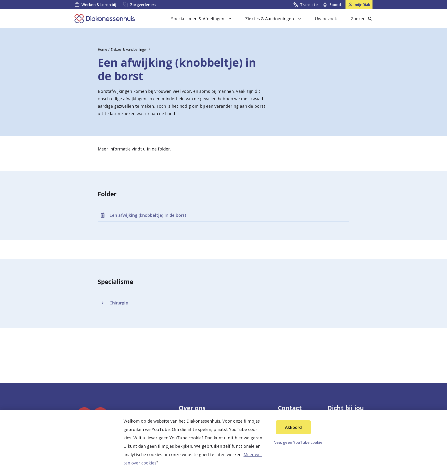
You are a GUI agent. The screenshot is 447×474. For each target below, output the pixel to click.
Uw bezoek (326, 18)
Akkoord (293, 427)
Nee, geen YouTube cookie (298, 442)
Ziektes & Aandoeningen (129, 49)
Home (102, 49)
